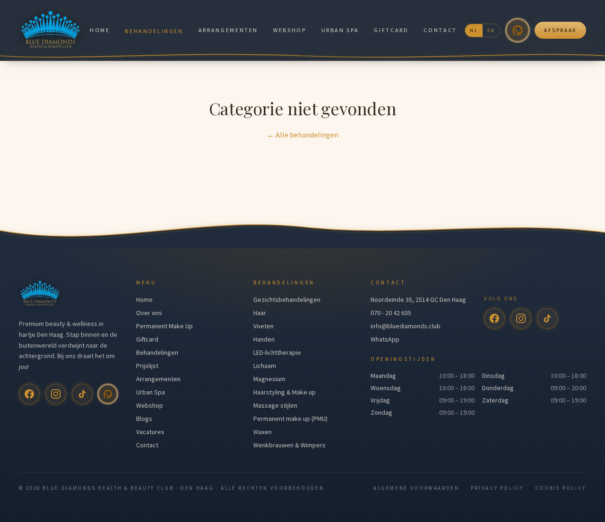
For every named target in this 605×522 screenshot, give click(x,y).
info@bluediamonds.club (406, 326)
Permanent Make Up (164, 326)
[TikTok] (82, 394)
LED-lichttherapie (277, 352)
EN (491, 30)
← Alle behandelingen (302, 134)
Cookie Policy (560, 488)
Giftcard (391, 30)
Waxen (262, 432)
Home (100, 30)
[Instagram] (55, 394)
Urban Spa (340, 30)
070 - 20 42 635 (391, 312)
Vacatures (150, 432)
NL (474, 30)
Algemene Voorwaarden (416, 488)
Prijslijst (147, 365)
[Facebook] (29, 394)
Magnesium (269, 379)
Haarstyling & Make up (284, 392)
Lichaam (264, 365)
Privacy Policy (497, 488)
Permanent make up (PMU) (290, 418)
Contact (440, 30)
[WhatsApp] (517, 30)
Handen (264, 339)
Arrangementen (228, 30)
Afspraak (560, 30)
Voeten (263, 326)
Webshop (289, 30)
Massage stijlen (275, 405)
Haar (259, 312)
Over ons (149, 312)
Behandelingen (154, 30)
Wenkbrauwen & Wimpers (289, 445)
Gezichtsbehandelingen (286, 299)
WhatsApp (385, 339)
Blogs (144, 418)
